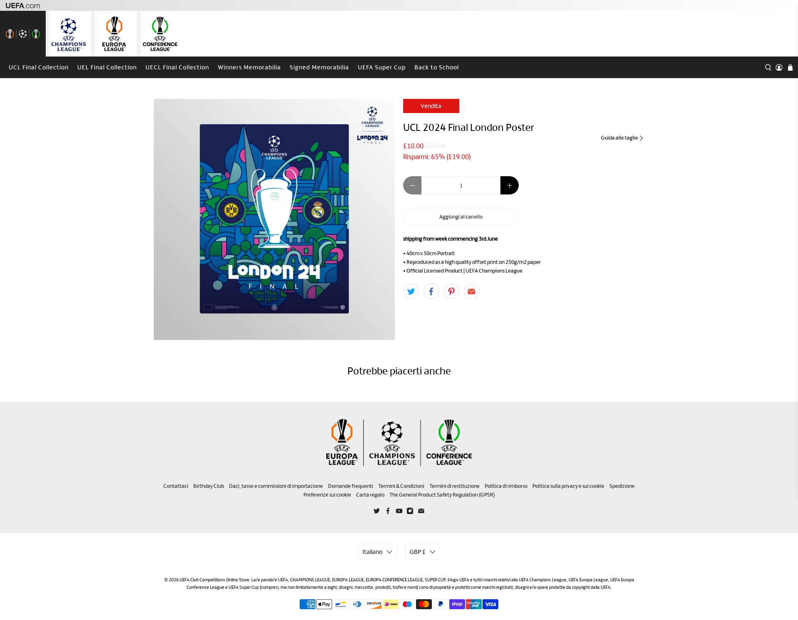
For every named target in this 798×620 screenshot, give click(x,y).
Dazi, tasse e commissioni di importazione (276, 486)
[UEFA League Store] (23, 34)
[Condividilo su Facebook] (431, 291)
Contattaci (175, 486)
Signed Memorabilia (319, 67)
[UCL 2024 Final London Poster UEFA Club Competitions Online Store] (274, 219)
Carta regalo (370, 495)
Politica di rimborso (506, 486)
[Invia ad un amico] (472, 291)
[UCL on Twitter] (376, 512)
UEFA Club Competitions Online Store (214, 579)
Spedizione (622, 486)
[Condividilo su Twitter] (411, 291)
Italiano (372, 551)
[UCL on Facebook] (388, 512)
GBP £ (418, 551)
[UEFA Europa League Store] (114, 34)
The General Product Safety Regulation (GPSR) (442, 495)
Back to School (436, 67)
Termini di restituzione (454, 486)
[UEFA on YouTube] (399, 512)
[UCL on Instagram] (410, 512)
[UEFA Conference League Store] (160, 34)
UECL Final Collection (177, 67)
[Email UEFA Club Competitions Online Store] (421, 512)
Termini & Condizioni (401, 486)
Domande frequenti (350, 486)
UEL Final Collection (107, 67)
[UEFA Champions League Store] (68, 34)
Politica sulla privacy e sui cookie (568, 486)
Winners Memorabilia (249, 67)
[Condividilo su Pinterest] (451, 291)
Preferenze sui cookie (327, 495)
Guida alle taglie (620, 138)
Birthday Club (208, 486)
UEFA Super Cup (382, 67)
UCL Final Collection (39, 67)
